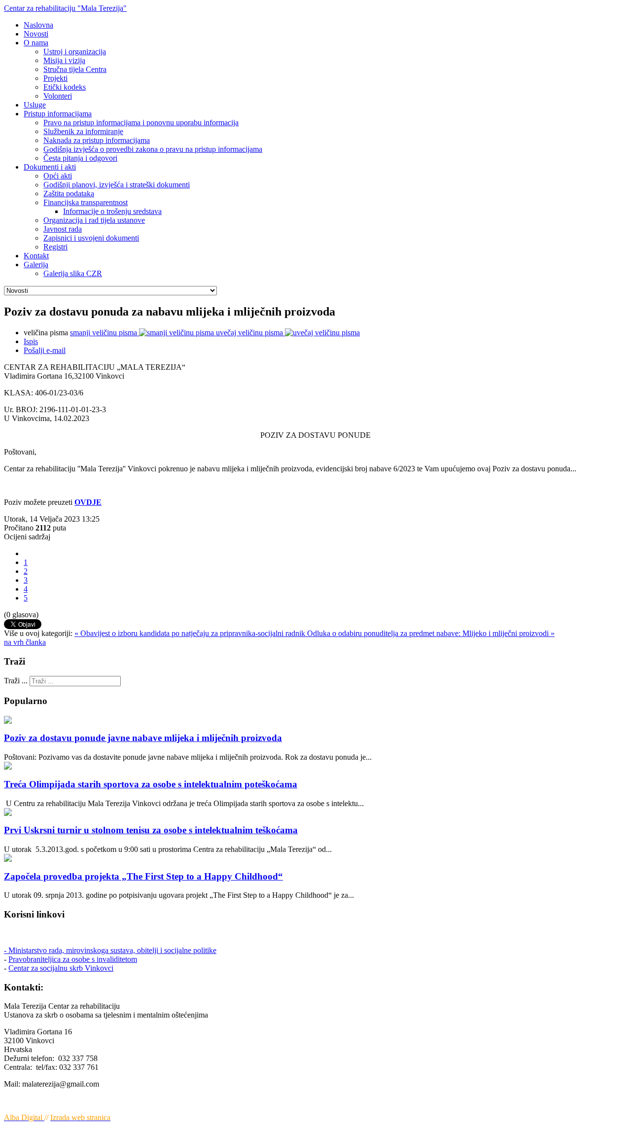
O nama (36, 42)
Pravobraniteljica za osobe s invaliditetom (72, 959)
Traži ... (16, 680)
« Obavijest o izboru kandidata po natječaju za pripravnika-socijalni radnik (190, 633)
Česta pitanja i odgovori (80, 158)
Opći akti (57, 176)
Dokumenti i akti (50, 167)
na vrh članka (25, 642)
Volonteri (57, 96)
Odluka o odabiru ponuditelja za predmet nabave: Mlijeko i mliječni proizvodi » (431, 633)
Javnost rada (62, 229)
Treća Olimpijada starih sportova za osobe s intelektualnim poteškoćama (150, 784)
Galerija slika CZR (72, 273)
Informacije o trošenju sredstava (112, 211)
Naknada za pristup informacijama (96, 140)
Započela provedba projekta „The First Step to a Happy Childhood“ (143, 876)
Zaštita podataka (68, 193)
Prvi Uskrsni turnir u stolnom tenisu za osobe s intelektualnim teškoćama (151, 830)
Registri (55, 247)
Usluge (35, 105)
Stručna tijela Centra (74, 69)
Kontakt (36, 255)
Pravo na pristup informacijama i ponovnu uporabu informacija (141, 122)
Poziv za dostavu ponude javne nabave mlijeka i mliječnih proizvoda (143, 738)
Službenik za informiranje (83, 131)
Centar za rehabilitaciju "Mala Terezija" (65, 8)
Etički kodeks (64, 87)
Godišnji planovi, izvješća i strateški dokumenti (116, 184)
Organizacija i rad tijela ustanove (94, 220)
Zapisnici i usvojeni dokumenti (91, 238)
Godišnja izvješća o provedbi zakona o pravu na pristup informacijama (152, 149)
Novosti (36, 34)
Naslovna (38, 25)
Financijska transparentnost (85, 202)
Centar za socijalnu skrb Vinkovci (60, 968)
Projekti (55, 78)
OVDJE (88, 502)
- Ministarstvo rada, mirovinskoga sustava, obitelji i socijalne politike (110, 950)
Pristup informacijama (58, 113)
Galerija (36, 264)
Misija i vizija (64, 60)
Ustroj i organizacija (74, 51)
